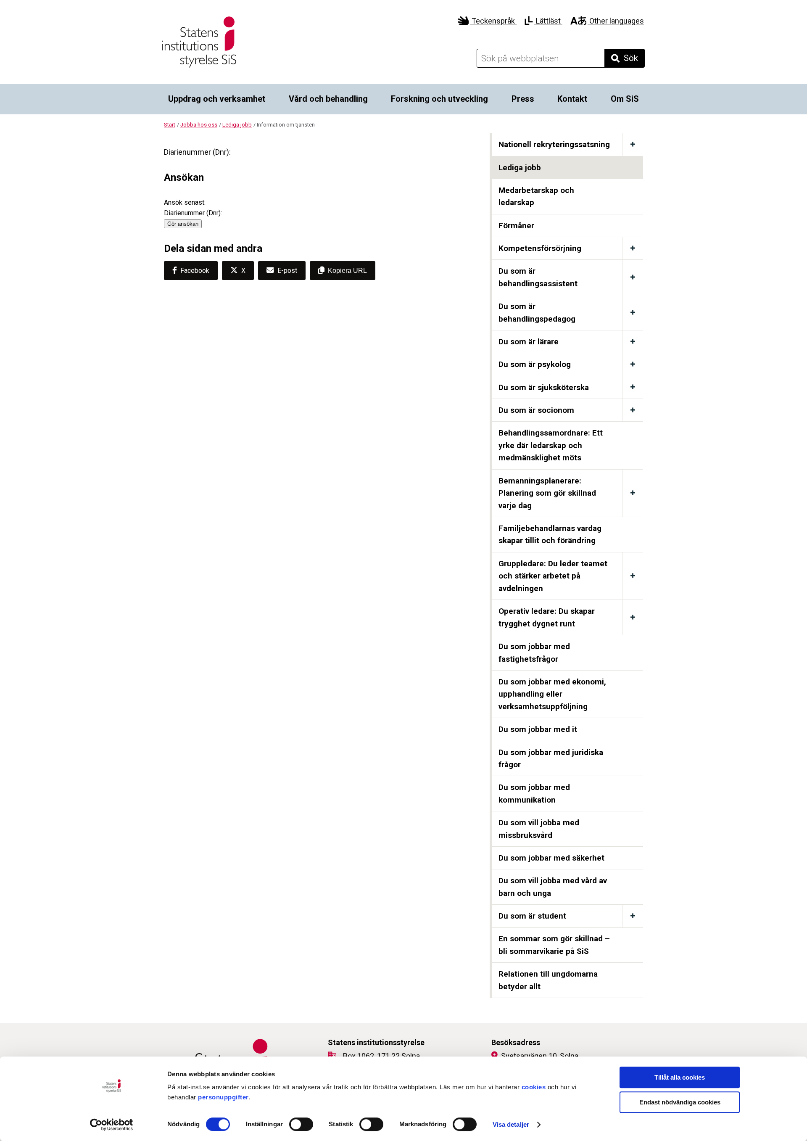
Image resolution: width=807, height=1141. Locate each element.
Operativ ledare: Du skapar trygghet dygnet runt (546, 617)
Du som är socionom (536, 410)
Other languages (616, 20)
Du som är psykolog (534, 364)
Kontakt (572, 99)
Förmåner (516, 225)
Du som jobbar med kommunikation (534, 793)
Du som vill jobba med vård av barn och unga (552, 887)
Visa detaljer (511, 1124)
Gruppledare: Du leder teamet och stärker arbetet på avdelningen (552, 576)
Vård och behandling (328, 99)
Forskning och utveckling (439, 99)
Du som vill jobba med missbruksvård (538, 829)
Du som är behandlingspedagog (536, 312)
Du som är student (532, 916)
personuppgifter (223, 1097)
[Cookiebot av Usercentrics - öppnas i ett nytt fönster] (111, 1124)
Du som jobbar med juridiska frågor (550, 758)
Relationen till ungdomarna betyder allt (548, 980)
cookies (534, 1087)
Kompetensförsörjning (539, 248)
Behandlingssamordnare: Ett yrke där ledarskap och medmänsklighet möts (550, 445)
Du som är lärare (528, 341)
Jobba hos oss (198, 124)
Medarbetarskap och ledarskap (536, 196)
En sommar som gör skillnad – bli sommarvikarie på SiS (554, 945)
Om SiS (625, 99)
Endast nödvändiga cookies (679, 1102)
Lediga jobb (237, 124)
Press (523, 99)
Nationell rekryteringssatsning (554, 144)
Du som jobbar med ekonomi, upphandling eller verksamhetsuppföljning (552, 694)
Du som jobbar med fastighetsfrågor (534, 653)
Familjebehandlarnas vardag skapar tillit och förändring (549, 534)
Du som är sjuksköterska (543, 387)
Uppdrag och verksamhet (216, 99)
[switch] (301, 1124)
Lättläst (548, 20)
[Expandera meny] (632, 144)
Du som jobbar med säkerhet (551, 858)
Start (169, 124)
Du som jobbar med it (537, 729)
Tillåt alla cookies (679, 1077)
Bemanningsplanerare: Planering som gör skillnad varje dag (547, 493)
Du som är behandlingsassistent (538, 277)
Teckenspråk (493, 20)
